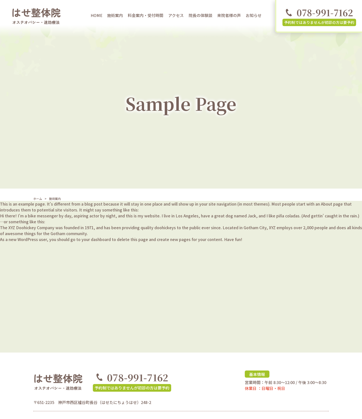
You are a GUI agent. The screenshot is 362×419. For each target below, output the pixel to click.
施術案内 (115, 15)
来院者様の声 (229, 15)
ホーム (37, 198)
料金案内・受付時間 (145, 15)
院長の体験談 (200, 15)
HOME (96, 15)
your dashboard (96, 239)
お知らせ (254, 15)
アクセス (176, 15)
